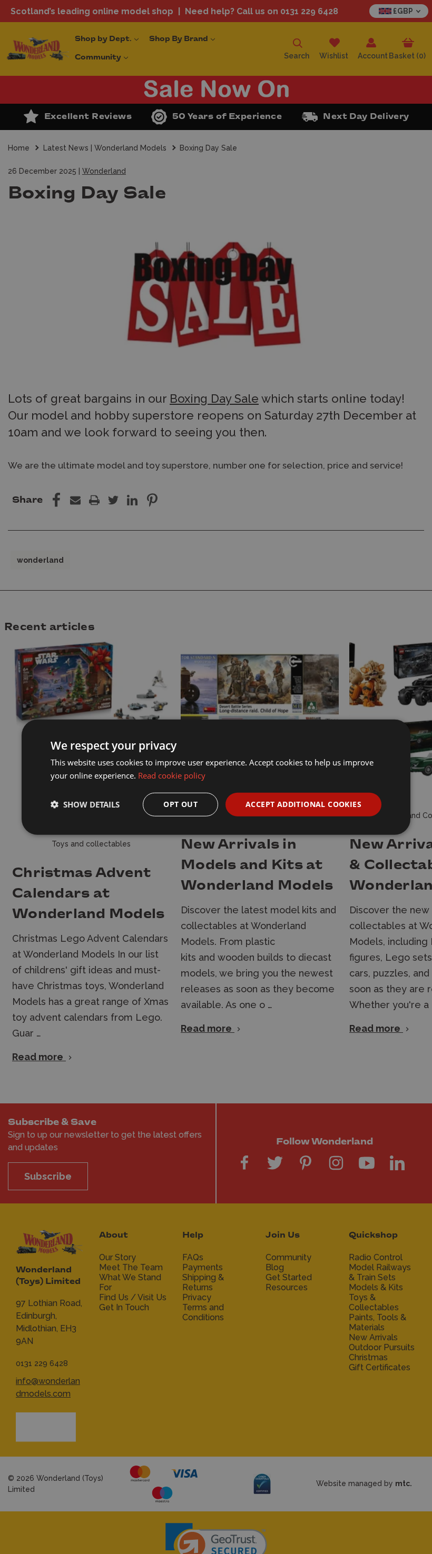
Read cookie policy (171, 775)
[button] (85, 804)
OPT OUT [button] (180, 804)
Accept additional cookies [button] (303, 804)
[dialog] (216, 777)
